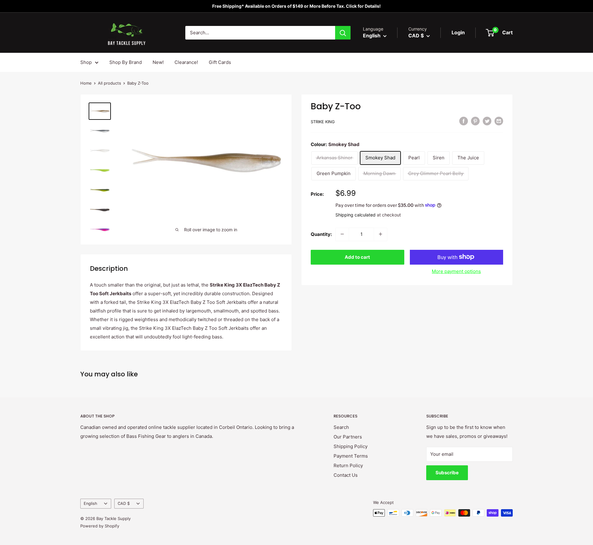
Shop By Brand (125, 62)
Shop (86, 62)
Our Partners (348, 437)
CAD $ (124, 503)
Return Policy (348, 465)
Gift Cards (220, 62)
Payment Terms (351, 456)
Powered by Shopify (99, 525)
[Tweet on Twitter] (487, 120)
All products (109, 83)
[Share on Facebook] (463, 120)
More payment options (456, 271)
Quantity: (321, 234)
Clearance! (186, 62)
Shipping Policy (351, 446)
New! (158, 62)
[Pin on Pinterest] (475, 120)
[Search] (343, 33)
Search (341, 427)
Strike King (323, 121)
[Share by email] (498, 120)
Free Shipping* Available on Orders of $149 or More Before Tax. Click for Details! (296, 6)
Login (458, 32)
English (90, 503)
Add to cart (357, 257)
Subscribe (447, 473)
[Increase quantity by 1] (380, 234)
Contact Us (346, 475)
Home (86, 83)
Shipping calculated (355, 214)
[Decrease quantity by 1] (342, 234)
